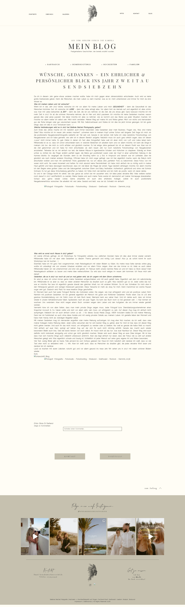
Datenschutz (88, 601)
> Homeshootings (80, 64)
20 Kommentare (42, 426)
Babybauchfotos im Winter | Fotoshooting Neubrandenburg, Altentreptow (61, 440)
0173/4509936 (52, 577)
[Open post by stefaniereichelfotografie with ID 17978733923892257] (35, 536)
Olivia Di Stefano (46, 423)
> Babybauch (52, 64)
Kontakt (136, 13)
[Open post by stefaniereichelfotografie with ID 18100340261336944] (64, 536)
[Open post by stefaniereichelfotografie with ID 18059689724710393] (121, 536)
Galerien (66, 14)
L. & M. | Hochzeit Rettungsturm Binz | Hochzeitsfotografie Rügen (125, 440)
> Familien (133, 64)
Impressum (78, 601)
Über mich (49, 14)
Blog (150, 13)
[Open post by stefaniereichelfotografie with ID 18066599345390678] (150, 536)
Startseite (33, 14)
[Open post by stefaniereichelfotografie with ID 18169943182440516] (92, 536)
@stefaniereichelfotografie (92, 511)
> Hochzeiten (109, 64)
